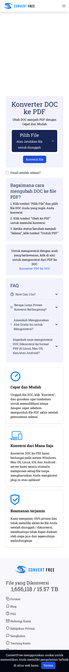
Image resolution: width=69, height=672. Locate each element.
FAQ (13, 614)
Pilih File (29, 140)
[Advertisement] (34, 48)
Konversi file (34, 159)
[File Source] (52, 141)
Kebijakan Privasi (22, 628)
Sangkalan (17, 636)
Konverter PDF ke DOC (34, 268)
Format (15, 599)
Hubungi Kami (20, 621)
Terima (48, 665)
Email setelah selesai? (25, 172)
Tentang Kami (20, 643)
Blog (13, 606)
